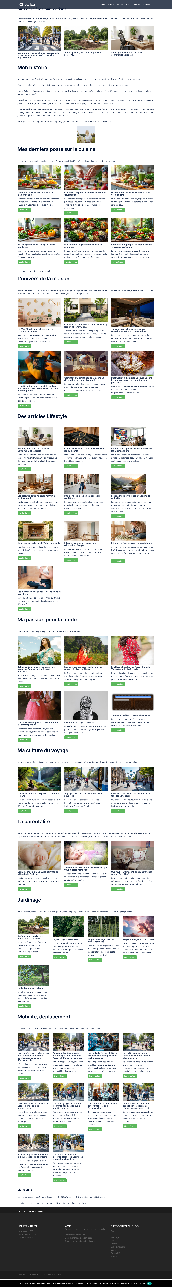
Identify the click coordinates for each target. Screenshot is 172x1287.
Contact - (23, 1211)
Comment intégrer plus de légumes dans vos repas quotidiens (131, 245)
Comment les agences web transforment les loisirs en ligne (131, 449)
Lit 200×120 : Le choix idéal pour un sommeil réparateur (35, 330)
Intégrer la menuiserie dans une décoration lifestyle (80, 544)
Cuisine (111, 4)
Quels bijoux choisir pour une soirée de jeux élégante (84, 449)
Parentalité (147, 4)
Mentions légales (35, 1211)
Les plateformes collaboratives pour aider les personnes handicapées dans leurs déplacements (39, 55)
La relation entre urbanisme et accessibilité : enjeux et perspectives (33, 1105)
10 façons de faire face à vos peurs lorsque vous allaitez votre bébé (86, 868)
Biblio (58, 1203)
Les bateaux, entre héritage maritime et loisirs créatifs (37, 497)
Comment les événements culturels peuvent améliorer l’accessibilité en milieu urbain (68, 1055)
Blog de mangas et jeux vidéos (78, 1238)
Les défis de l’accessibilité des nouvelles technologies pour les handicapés (103, 1055)
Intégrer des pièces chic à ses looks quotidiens (82, 497)
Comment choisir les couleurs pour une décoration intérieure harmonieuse (84, 379)
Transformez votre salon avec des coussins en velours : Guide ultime (128, 330)
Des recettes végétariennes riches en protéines (83, 245)
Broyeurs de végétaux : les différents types (101, 940)
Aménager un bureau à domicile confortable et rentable (127, 53)
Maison (120, 4)
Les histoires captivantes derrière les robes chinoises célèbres (83, 668)
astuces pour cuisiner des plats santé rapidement (36, 245)
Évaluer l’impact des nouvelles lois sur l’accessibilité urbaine (33, 1155)
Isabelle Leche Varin (26, 1203)
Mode (128, 4)
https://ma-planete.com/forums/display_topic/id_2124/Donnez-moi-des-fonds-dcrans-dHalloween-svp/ (63, 1197)
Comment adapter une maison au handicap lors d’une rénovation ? (85, 325)
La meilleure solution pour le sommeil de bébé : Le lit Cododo (38, 873)
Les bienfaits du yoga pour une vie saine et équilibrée (39, 592)
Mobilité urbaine (118, 1247)
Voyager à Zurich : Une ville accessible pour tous (83, 794)
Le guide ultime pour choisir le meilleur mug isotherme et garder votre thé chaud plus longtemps (38, 388)
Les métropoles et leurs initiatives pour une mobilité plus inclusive (137, 1055)
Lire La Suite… (24, 210)
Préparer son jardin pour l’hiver (138, 939)
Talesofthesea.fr (26, 1237)
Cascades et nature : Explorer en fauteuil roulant (38, 794)
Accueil (102, 4)
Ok (149, 1283)
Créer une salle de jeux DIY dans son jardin (39, 543)
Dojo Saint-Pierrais (27, 1234)
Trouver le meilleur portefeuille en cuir (130, 715)
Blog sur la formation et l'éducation (80, 1241)
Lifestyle (114, 1240)
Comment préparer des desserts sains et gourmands (85, 193)
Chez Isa (27, 4)
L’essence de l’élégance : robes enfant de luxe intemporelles (38, 723)
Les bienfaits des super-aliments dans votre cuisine (130, 193)
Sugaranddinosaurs (71, 1203)
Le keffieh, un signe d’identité (79, 722)
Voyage (137, 4)
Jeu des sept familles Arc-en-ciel (36, 271)
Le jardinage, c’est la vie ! (65, 939)
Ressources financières (75, 1235)
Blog (84, 1203)
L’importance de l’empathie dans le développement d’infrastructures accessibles (137, 1105)
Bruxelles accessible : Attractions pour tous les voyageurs (130, 794)
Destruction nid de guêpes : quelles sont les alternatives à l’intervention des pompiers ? (131, 380)
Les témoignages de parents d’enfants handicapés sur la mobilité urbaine (67, 1105)
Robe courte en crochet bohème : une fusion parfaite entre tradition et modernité (37, 669)
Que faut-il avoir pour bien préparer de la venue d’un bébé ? (131, 873)
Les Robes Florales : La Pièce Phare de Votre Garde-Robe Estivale (130, 668)
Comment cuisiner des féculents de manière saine (36, 193)
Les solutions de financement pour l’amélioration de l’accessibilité (103, 1105)
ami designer (67, 100)
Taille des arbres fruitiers (30, 988)
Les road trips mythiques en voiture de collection (130, 497)
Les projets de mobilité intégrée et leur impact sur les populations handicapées (68, 1156)
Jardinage (115, 1237)
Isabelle (27, 18)
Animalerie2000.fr (27, 1231)
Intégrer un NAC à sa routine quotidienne (131, 543)
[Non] (169, 1283)
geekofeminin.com (45, 1203)
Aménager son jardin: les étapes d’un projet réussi (83, 53)
